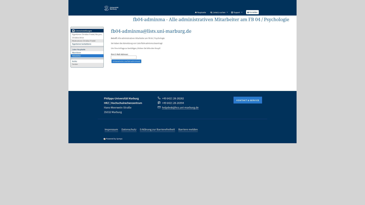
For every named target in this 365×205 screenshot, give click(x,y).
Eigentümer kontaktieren (81, 44)
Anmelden (253, 12)
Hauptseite (201, 12)
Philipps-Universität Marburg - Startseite (118, 7)
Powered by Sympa (114, 138)
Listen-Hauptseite (78, 49)
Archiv (74, 61)
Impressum (111, 129)
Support (236, 12)
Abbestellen (76, 56)
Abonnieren (76, 52)
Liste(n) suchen (218, 12)
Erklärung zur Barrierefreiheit (157, 129)
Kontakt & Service (247, 100)
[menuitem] (200, 12)
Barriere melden (188, 129)
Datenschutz (128, 129)
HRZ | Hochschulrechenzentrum (123, 103)
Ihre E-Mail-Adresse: (119, 54)
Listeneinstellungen (83, 30)
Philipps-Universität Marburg (121, 98)
